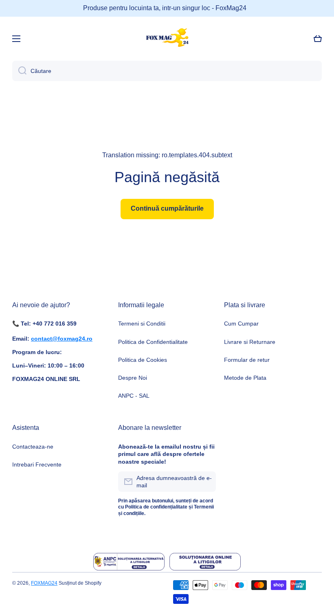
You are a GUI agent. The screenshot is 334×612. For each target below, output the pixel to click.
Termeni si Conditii (141, 323)
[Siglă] (167, 38)
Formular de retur (247, 360)
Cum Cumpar (241, 323)
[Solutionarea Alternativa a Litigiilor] (129, 561)
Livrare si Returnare (249, 342)
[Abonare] (206, 481)
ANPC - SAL (133, 395)
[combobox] (167, 71)
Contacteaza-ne (32, 446)
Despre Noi (132, 377)
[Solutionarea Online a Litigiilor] (205, 561)
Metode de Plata (245, 377)
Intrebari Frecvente (37, 464)
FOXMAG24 (44, 583)
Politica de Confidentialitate (153, 342)
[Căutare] (19, 71)
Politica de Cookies (142, 360)
